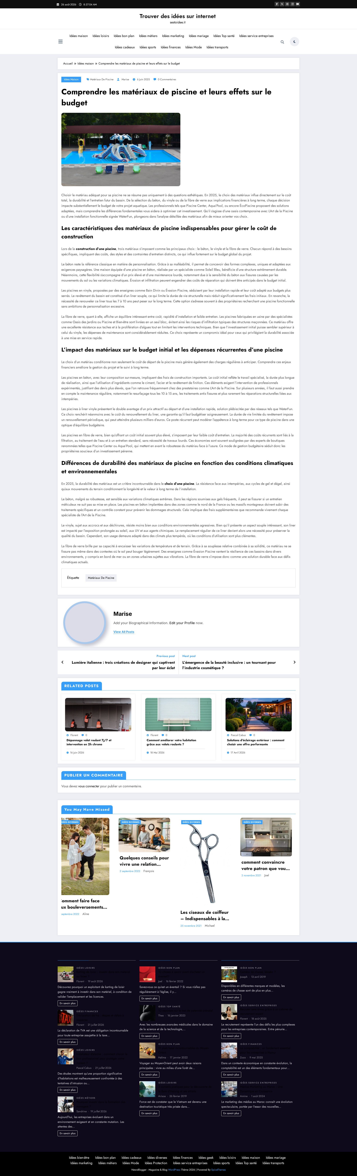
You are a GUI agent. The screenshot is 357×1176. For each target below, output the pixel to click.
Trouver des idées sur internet (178, 16)
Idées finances (171, 47)
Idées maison (79, 35)
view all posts (123, 632)
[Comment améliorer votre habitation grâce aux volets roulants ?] (178, 714)
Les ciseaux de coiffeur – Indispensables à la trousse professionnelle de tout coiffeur (86, 915)
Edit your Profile (182, 623)
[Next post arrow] (294, 662)
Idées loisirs (101, 35)
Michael (92, 925)
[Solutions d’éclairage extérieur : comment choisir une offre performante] (259, 714)
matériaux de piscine (101, 79)
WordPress (174, 1170)
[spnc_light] (294, 41)
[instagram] (292, 4)
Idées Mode (193, 47)
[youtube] (297, 4)
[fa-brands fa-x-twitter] (282, 4)
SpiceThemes (218, 1170)
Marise (125, 79)
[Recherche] (282, 42)
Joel (148, 875)
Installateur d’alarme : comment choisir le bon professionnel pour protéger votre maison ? (101, 1058)
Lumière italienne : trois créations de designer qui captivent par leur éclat (123, 665)
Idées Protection (156, 1163)
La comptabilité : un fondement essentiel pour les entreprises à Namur (265, 1050)
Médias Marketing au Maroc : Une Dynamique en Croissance (261, 1089)
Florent (74, 735)
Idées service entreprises (256, 35)
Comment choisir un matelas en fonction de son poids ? (207, 861)
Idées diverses (73, 822)
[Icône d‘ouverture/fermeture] (60, 42)
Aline (207, 872)
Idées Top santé (223, 35)
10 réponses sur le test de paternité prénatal (185, 1010)
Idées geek (206, 1157)
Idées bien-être (79, 1157)
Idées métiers (148, 35)
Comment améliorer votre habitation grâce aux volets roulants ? (171, 742)
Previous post (166, 656)
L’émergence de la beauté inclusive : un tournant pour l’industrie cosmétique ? (229, 665)
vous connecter (88, 786)
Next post (189, 656)
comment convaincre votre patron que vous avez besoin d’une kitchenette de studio (146, 865)
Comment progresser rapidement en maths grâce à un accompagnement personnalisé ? (267, 856)
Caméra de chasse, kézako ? (258, 972)
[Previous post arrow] (62, 662)
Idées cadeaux (125, 47)
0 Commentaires (167, 79)
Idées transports (217, 47)
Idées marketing (173, 35)
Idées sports (148, 47)
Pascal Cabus (238, 735)
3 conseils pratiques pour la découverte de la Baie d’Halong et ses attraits (185, 1089)
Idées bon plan (124, 35)
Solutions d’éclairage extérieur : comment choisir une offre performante (255, 742)
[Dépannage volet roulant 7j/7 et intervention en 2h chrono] (98, 714)
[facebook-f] (277, 4)
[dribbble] (287, 4)
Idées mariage (199, 35)
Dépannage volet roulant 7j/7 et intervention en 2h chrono (89, 742)
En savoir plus (67, 1003)
